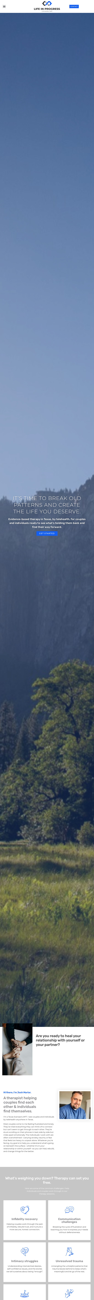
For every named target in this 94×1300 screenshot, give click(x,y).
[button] (4, 6)
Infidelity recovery (25, 1219)
